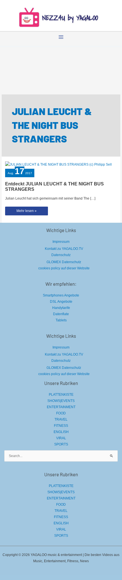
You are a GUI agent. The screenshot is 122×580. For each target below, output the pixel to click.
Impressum (61, 242)
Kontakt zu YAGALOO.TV (64, 249)
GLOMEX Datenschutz (64, 262)
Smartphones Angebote (61, 295)
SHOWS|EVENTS (61, 401)
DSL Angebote (61, 302)
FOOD (61, 413)
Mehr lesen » (26, 212)
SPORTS (61, 444)
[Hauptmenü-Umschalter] (61, 37)
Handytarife (61, 308)
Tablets (61, 320)
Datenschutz (61, 255)
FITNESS (61, 426)
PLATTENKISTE (61, 395)
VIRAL (61, 438)
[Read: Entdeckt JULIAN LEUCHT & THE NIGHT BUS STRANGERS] (58, 164)
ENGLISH (61, 432)
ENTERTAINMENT (61, 407)
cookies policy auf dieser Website (64, 268)
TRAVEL (61, 419)
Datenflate (61, 314)
